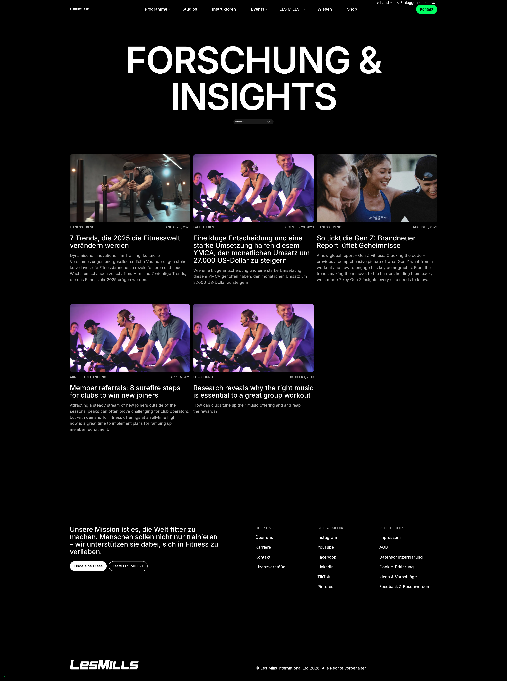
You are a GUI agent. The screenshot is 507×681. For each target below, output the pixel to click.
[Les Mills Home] (79, 9)
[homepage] (104, 665)
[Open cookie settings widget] (4, 676)
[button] (384, 2)
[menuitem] (157, 9)
